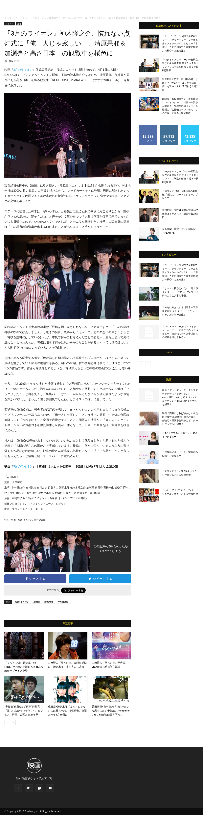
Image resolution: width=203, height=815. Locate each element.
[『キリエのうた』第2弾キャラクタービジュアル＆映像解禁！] (149, 476)
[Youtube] (50, 788)
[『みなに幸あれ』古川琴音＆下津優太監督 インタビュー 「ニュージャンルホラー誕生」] (149, 313)
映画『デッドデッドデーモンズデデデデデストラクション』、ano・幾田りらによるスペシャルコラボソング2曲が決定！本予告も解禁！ (180, 397)
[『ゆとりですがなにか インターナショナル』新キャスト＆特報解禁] (149, 495)
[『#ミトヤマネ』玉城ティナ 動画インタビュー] (149, 438)
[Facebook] (18, 788)
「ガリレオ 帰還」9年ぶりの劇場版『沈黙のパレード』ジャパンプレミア (180, 195)
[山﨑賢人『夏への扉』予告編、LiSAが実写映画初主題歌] (111, 645)
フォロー (169, 126)
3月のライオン (23, 69)
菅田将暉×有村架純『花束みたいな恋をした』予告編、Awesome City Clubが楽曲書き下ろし (111, 710)
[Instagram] (29, 788)
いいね (148, 126)
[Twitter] (39, 788)
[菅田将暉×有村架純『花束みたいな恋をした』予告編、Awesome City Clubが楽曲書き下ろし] (111, 689)
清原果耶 (48, 601)
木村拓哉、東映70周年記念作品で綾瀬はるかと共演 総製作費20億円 (180, 214)
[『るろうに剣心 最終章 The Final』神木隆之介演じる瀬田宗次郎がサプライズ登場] (24, 645)
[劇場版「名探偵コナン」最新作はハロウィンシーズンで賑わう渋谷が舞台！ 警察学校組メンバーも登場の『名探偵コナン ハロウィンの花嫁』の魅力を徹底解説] (149, 104)
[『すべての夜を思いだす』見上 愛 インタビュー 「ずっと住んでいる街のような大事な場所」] (149, 294)
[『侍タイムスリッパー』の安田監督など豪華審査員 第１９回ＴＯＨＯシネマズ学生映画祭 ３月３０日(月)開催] (149, 65)
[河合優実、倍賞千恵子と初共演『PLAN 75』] (149, 234)
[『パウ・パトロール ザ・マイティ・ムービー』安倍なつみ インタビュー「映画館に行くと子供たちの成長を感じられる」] (149, 332)
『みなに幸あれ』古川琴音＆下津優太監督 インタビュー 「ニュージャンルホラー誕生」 (180, 311)
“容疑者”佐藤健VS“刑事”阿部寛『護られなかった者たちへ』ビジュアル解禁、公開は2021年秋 (23, 710)
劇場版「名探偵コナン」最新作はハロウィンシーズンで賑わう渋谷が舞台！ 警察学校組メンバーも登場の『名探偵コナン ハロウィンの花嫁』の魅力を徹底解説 (180, 106)
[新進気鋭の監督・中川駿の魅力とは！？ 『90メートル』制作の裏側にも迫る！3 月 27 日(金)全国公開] (149, 84)
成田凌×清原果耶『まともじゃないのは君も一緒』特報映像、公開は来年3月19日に (67, 710)
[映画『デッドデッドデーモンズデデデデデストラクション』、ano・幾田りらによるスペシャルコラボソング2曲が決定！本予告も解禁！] (149, 395)
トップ (7, 18)
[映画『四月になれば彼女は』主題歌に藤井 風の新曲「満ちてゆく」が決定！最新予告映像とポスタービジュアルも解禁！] (149, 418)
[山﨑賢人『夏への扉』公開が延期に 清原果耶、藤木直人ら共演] (67, 645)
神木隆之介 (62, 601)
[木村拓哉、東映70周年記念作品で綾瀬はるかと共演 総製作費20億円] (149, 215)
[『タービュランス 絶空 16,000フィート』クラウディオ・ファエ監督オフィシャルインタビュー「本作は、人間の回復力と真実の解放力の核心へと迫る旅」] (149, 41)
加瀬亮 (37, 601)
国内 (19, 23)
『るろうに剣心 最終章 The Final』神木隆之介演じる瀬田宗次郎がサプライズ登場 (23, 666)
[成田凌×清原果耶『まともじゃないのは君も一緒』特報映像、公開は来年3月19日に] (67, 689)
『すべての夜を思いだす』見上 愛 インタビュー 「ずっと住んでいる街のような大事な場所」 (180, 292)
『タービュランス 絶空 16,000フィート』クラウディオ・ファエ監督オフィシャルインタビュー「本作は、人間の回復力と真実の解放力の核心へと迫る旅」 (180, 43)
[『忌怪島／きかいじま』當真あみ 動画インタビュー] (149, 457)
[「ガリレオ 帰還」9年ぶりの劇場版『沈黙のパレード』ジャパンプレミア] (149, 196)
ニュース (20, 18)
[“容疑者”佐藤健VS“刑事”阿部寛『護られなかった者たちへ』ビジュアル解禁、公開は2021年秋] (24, 689)
